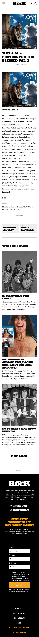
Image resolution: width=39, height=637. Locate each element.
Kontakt (19, 608)
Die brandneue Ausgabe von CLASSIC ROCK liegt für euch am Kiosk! (17, 363)
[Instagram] (11, 510)
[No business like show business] (19, 405)
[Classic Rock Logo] (19, 3)
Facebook (20, 506)
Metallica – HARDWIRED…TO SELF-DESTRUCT (27, 229)
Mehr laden (19, 456)
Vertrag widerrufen (19, 628)
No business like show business (19, 430)
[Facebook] (11, 506)
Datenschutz (19, 613)
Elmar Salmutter (7, 64)
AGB (19, 623)
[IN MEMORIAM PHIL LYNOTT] (19, 272)
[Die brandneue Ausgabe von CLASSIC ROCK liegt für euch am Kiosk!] (19, 336)
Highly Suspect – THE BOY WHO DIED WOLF (10, 229)
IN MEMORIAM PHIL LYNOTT (15, 297)
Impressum (19, 618)
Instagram (21, 510)
